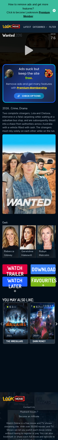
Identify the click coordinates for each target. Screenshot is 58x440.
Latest (27, 27)
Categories (39, 27)
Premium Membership (32, 88)
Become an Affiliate (29, 416)
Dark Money (39, 341)
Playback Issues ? (29, 411)
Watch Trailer (15, 269)
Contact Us (29, 407)
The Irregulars (14, 341)
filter (52, 27)
